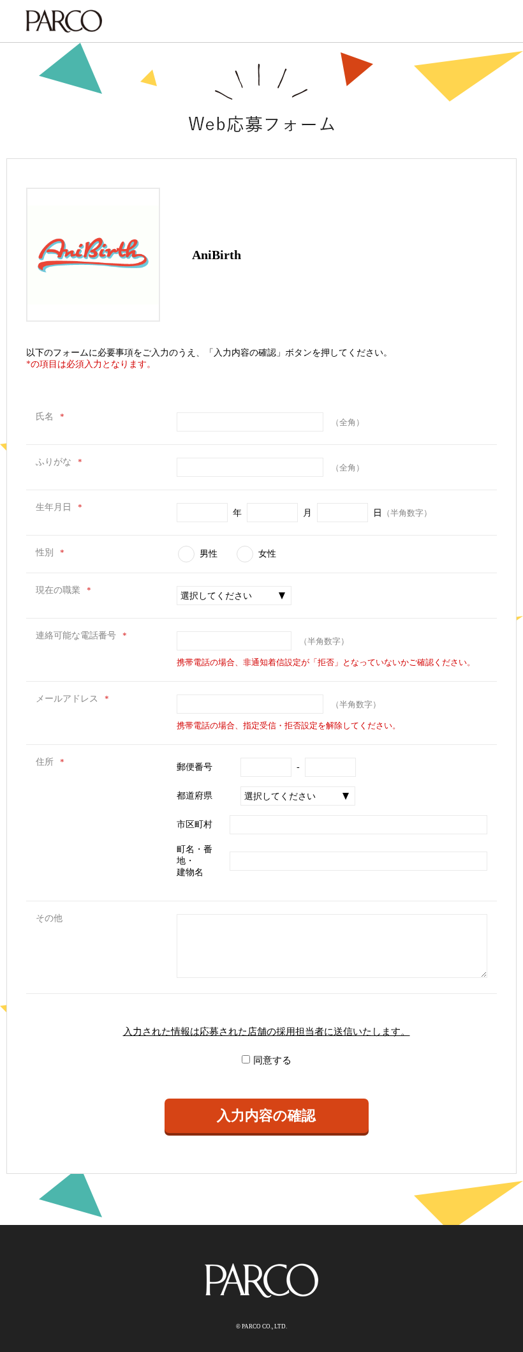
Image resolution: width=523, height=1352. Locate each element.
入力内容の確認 (266, 1115)
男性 (208, 554)
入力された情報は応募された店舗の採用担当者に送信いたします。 (266, 1031)
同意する (272, 1060)
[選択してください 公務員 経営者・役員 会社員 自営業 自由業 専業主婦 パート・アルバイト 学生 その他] (234, 596)
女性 (267, 554)
